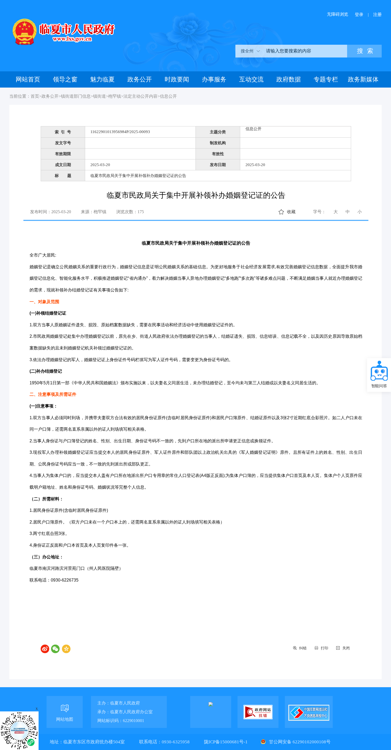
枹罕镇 (114, 96)
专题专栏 (326, 79)
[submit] (364, 51)
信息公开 (168, 96)
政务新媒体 (363, 79)
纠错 (303, 648)
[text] (304, 51)
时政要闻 (177, 79)
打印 (324, 648)
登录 (359, 14)
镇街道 (99, 96)
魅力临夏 (102, 79)
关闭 (346, 648)
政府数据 (288, 79)
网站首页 (28, 79)
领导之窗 (65, 79)
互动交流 (251, 79)
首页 (35, 96)
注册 (377, 14)
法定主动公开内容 (140, 96)
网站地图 (64, 719)
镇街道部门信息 (76, 96)
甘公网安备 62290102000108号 (299, 741)
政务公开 (139, 79)
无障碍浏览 (337, 14)
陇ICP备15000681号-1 (226, 741)
